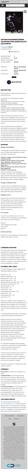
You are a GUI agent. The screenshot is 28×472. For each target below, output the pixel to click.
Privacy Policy (20, 415)
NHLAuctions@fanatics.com (8, 403)
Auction (16, 74)
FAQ (10, 418)
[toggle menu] (2, 5)
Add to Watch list (14, 51)
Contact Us (16, 418)
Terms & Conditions (9, 415)
